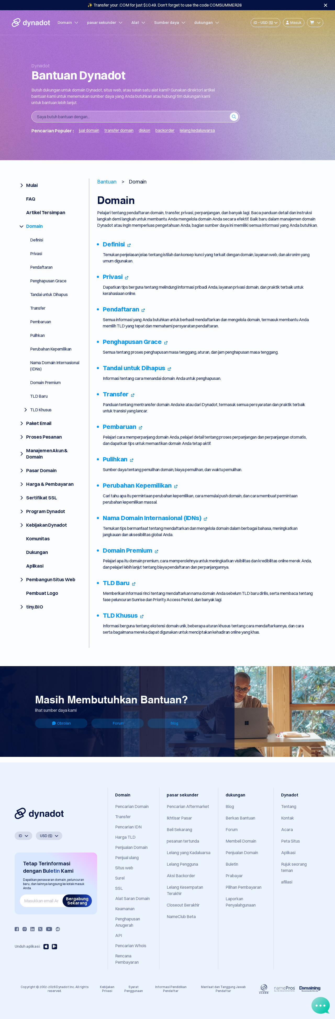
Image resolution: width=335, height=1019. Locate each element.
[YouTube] (49, 929)
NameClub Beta (181, 916)
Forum (118, 723)
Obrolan (64, 723)
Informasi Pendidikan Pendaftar (171, 989)
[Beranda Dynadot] (31, 22)
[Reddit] (58, 929)
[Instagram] (25, 929)
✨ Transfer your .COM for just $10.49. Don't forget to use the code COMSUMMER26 (164, 5)
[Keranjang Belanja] (315, 22)
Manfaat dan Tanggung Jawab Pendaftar (223, 989)
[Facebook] (17, 929)
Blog (174, 723)
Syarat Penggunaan (133, 989)
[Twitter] (40, 929)
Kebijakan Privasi (107, 989)
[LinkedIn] (32, 929)
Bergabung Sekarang (77, 900)
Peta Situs (290, 841)
